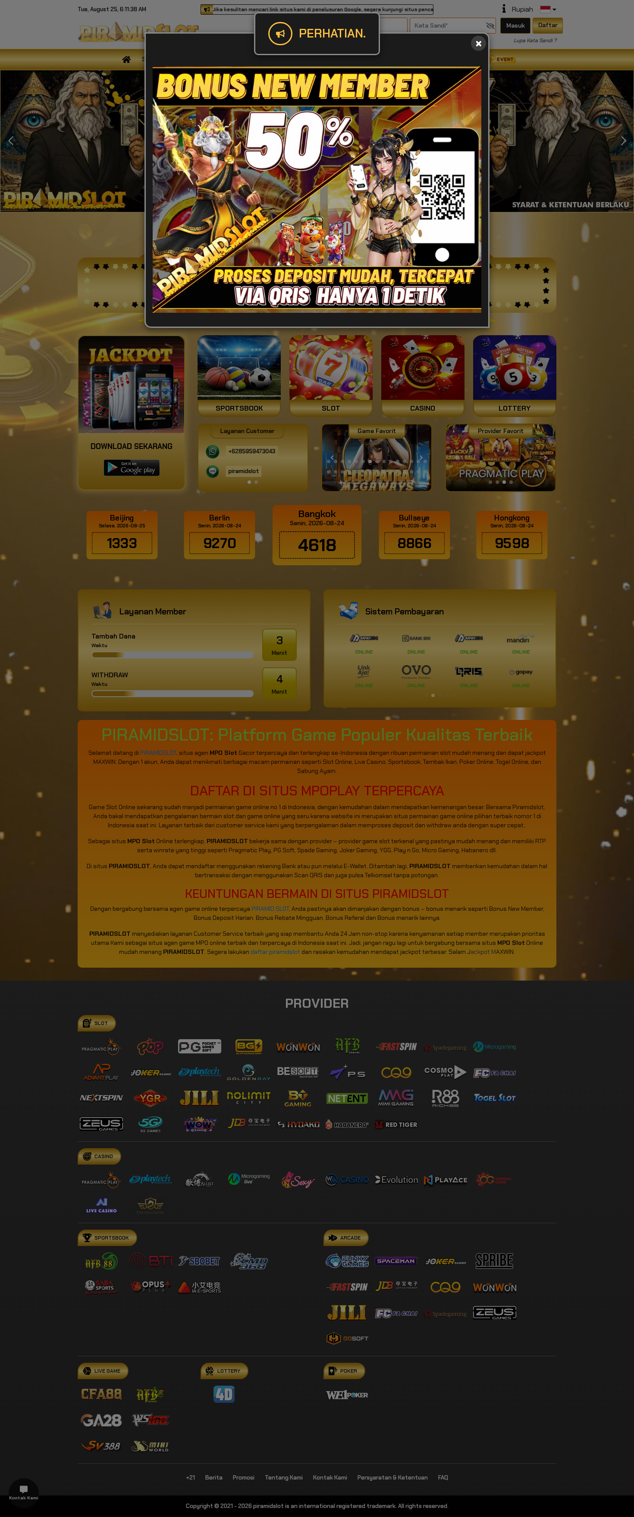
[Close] (478, 43)
